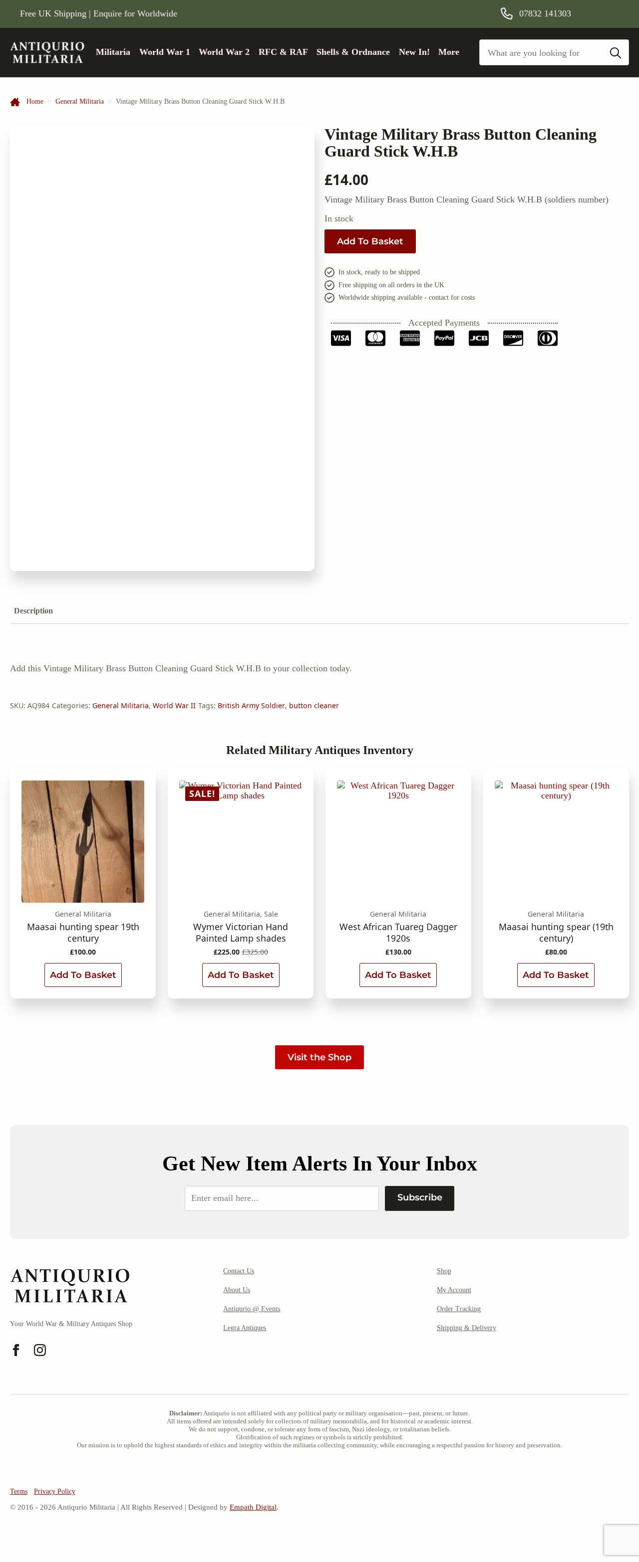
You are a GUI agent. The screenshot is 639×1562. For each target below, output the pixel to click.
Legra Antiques (244, 1328)
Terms (18, 1491)
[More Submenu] (463, 52)
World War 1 (164, 52)
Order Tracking (459, 1309)
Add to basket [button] (83, 975)
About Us (236, 1290)
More (448, 52)
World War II (174, 705)
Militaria (113, 52)
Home (34, 101)
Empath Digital (253, 1507)
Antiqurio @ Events (251, 1309)
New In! (414, 52)
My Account (454, 1290)
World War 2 (224, 52)
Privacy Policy (54, 1491)
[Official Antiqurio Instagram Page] (40, 1350)
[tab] (33, 610)
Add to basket (370, 241)
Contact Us (238, 1271)
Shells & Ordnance (353, 52)
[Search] (616, 53)
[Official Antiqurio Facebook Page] (16, 1350)
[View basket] (605, 13)
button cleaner (314, 705)
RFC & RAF (283, 52)
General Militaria (79, 101)
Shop (444, 1271)
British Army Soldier (251, 705)
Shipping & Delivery (466, 1328)
